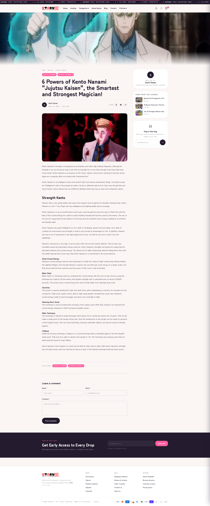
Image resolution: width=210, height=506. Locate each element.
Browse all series (149, 480)
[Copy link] (125, 105)
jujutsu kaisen (60, 70)
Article (50, 70)
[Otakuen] (62, 474)
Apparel (88, 487)
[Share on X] (116, 105)
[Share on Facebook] (121, 105)
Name (44, 388)
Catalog (73, 8)
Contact (113, 8)
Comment (46, 399)
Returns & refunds (120, 480)
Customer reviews (149, 484)
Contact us (118, 487)
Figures (88, 480)
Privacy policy (147, 487)
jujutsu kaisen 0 (66, 74)
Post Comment (51, 421)
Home (65, 8)
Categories (84, 8)
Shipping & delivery (120, 476)
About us (117, 491)
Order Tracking (119, 484)
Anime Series (96, 8)
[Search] (156, 8)
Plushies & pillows (92, 484)
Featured (89, 491)
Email (88, 388)
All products (90, 476)
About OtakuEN (148, 476)
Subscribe (161, 443)
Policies (123, 8)
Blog (106, 8)
